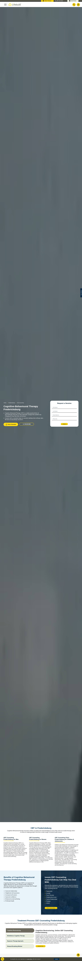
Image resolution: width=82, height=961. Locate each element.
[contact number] (74, 4)
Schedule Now (40, 946)
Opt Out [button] (56, 959)
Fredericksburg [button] (11, 402)
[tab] (20, 930)
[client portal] (78, 955)
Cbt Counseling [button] (20, 402)
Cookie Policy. (29, 959)
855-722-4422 (60, 0)
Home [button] (5, 402)
